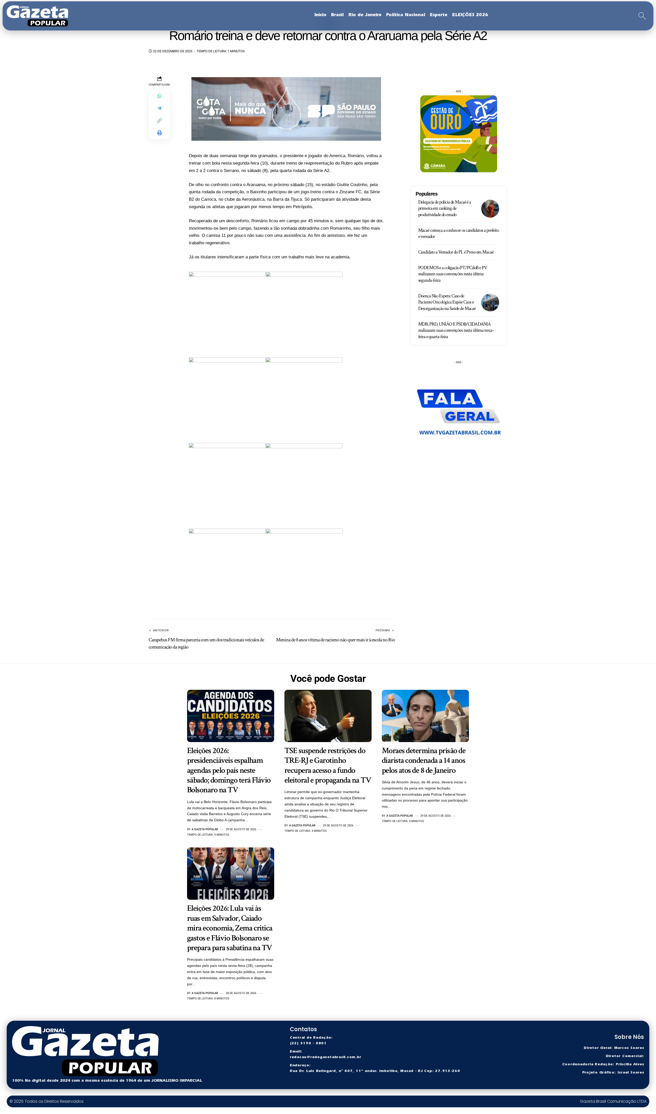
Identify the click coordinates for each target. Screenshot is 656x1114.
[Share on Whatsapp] (159, 96)
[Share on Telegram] (159, 108)
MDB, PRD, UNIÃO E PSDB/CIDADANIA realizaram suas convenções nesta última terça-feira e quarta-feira (456, 330)
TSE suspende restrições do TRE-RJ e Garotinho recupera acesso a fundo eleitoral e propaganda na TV (327, 765)
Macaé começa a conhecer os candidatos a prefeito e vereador (458, 233)
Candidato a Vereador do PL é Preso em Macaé (456, 252)
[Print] (159, 133)
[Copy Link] (159, 120)
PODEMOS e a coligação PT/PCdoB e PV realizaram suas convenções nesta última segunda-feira (452, 274)
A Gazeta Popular (205, 829)
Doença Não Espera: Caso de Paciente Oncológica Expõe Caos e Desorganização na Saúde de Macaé (447, 302)
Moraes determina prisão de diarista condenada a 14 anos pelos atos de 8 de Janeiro (423, 760)
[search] (642, 16)
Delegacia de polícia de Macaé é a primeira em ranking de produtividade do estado (444, 208)
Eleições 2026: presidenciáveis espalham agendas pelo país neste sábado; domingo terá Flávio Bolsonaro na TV (229, 770)
